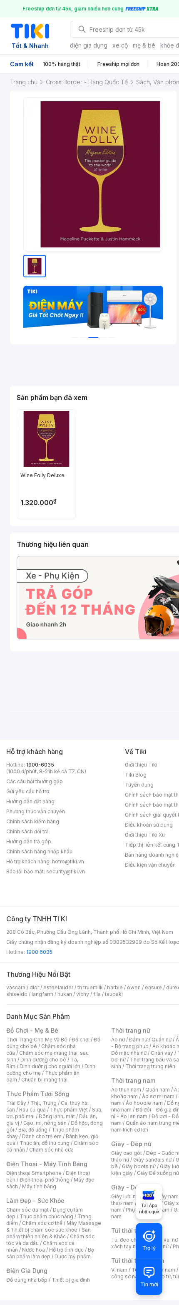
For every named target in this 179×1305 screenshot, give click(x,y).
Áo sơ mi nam (158, 1096)
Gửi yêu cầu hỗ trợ (27, 791)
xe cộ (120, 45)
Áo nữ (118, 1039)
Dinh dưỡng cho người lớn (50, 1066)
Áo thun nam (126, 1089)
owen (134, 987)
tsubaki (114, 994)
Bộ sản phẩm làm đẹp (50, 1253)
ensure (153, 987)
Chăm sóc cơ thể (42, 1223)
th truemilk (90, 987)
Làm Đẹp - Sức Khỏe (35, 1200)
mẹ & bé (144, 45)
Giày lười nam (127, 1196)
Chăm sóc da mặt (27, 1210)
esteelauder (58, 987)
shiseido (16, 994)
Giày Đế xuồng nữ (158, 1173)
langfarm (42, 994)
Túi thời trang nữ (135, 1230)
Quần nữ (162, 1039)
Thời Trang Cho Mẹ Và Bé (36, 1039)
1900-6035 (40, 765)
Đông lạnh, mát (57, 1116)
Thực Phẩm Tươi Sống (37, 1093)
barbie (115, 987)
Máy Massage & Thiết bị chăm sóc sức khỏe (53, 1226)
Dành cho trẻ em (42, 1136)
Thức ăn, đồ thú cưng (45, 1143)
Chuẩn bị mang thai (44, 1079)
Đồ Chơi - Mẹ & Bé (32, 1030)
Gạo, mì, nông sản (45, 1123)
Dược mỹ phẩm (73, 1256)
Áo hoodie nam (144, 1103)
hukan (64, 994)
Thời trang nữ (130, 1030)
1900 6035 (39, 952)
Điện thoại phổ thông (45, 1180)
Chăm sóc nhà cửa (51, 1150)
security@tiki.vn (65, 871)
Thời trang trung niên (150, 1066)
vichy (82, 994)
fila (97, 994)
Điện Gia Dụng (26, 1270)
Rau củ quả (32, 1109)
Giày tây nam (163, 1196)
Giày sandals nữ (152, 1160)
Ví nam (119, 1270)
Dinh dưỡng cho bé (43, 1059)
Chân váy (162, 1053)
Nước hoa (33, 1250)
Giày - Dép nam (134, 1187)
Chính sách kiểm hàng (32, 821)
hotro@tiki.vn (68, 861)
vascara (15, 987)
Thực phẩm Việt (69, 1109)
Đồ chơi (81, 1039)
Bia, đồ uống (32, 1129)
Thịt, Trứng (43, 1103)
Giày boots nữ (139, 1166)
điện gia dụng (88, 45)
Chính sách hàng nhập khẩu (39, 851)
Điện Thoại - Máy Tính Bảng (46, 1163)
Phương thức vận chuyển (35, 811)
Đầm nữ (138, 1039)
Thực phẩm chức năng (46, 1216)
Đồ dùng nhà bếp (26, 1280)
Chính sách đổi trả (27, 831)
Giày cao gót (126, 1153)
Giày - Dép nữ (131, 1143)
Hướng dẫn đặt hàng (30, 801)
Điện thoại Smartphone (34, 1173)
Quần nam (157, 1089)
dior (34, 987)
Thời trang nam (133, 1080)
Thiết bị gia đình (71, 1280)
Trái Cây (16, 1103)
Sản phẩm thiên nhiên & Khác (48, 1233)
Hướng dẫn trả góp (28, 841)
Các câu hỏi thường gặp (34, 781)
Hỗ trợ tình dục (66, 1250)
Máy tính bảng (39, 1186)
